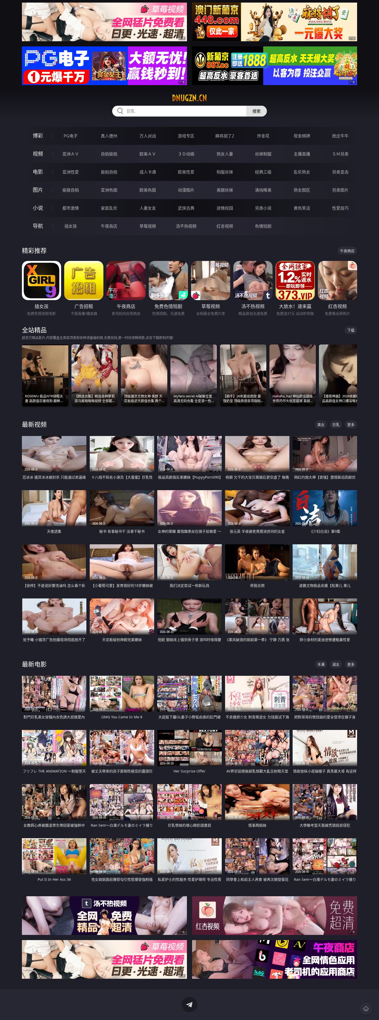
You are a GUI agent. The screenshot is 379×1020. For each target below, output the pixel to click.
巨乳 (336, 424)
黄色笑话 (302, 208)
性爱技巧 (340, 208)
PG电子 (71, 136)
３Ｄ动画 (186, 154)
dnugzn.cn (189, 98)
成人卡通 (147, 172)
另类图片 (340, 190)
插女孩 (70, 226)
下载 (351, 330)
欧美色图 (147, 190)
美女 (321, 424)
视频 (38, 153)
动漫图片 (186, 190)
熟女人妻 (225, 154)
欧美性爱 (186, 172)
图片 (38, 189)
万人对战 (147, 136)
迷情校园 (225, 208)
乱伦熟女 (302, 172)
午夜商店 (109, 226)
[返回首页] (366, 1008)
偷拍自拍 (109, 172)
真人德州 (109, 136)
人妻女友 (147, 208)
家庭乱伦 (109, 208)
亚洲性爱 (70, 172)
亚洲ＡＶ (70, 154)
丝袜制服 (263, 154)
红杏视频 (225, 226)
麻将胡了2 (224, 136)
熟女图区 (302, 190)
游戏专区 (186, 136)
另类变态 (340, 172)
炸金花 (263, 136)
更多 (351, 424)
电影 (38, 171)
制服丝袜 (225, 172)
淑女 (336, 664)
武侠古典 (186, 208)
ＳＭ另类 (340, 154)
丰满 (321, 664)
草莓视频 (147, 226)
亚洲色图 (109, 190)
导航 (38, 226)
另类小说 (263, 208)
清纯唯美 (263, 190)
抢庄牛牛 (340, 136)
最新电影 (34, 664)
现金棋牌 (302, 136)
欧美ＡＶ (147, 154)
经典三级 (263, 172)
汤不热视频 (186, 226)
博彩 (38, 135)
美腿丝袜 (225, 190)
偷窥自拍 (70, 190)
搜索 (256, 111)
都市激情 (70, 208)
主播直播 (302, 154)
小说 (38, 207)
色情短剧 (263, 226)
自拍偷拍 (109, 154)
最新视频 (34, 424)
